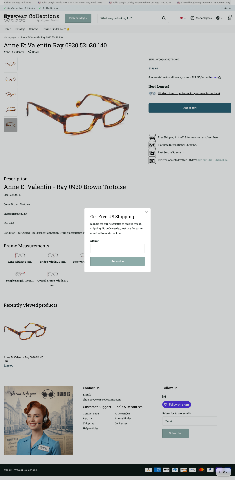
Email (94, 240)
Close (146, 212)
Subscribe (117, 261)
